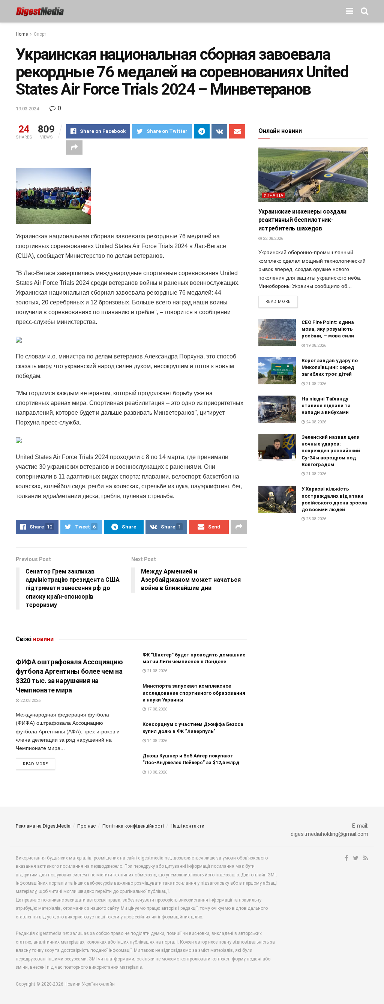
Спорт (40, 34)
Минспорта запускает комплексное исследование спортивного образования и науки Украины (193, 692)
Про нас (86, 826)
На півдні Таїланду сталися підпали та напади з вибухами (326, 405)
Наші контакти (187, 826)
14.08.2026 (156, 740)
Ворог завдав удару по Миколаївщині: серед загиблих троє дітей (330, 367)
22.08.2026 (29, 700)
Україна (274, 195)
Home (22, 34)
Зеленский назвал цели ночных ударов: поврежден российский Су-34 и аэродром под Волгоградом (331, 450)
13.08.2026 (156, 772)
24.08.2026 (315, 422)
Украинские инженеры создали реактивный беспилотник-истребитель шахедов (302, 220)
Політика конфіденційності (133, 826)
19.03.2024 (27, 108)
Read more (35, 764)
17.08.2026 (156, 709)
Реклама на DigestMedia (43, 826)
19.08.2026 (315, 345)
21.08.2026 (156, 670)
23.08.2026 (315, 518)
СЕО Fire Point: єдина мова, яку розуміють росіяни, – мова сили (328, 329)
